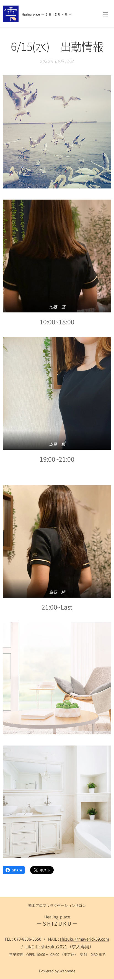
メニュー (105, 13)
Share (17, 870)
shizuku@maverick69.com (84, 939)
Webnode (67, 970)
